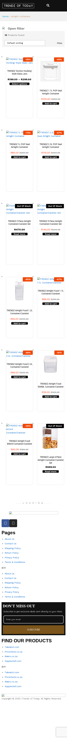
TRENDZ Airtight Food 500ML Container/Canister (51, 385)
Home (5, 16)
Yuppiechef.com (13, 661)
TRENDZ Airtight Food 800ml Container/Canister (19, 442)
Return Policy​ (12, 553)
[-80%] (19, 290)
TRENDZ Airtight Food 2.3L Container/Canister (20, 365)
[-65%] (50, 70)
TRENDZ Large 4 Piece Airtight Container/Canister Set (51, 460)
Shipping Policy (13, 548)
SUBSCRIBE (33, 629)
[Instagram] (13, 523)
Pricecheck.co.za (13, 651)
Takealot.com (12, 647)
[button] (50, 103)
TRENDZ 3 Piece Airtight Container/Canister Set (19, 222)
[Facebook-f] (5, 523)
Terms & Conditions (15, 562)
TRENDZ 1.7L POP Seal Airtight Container (51, 92)
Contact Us (10, 543)
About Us (9, 539)
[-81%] (50, 364)
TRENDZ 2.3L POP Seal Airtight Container (51, 145)
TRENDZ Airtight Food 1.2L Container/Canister (20, 312)
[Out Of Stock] (50, 437)
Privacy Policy (12, 557)
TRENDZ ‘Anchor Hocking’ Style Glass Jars (19, 72)
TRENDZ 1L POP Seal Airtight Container (19, 145)
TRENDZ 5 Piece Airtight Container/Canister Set (50, 222)
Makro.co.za (11, 656)
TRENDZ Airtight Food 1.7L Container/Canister (51, 292)
